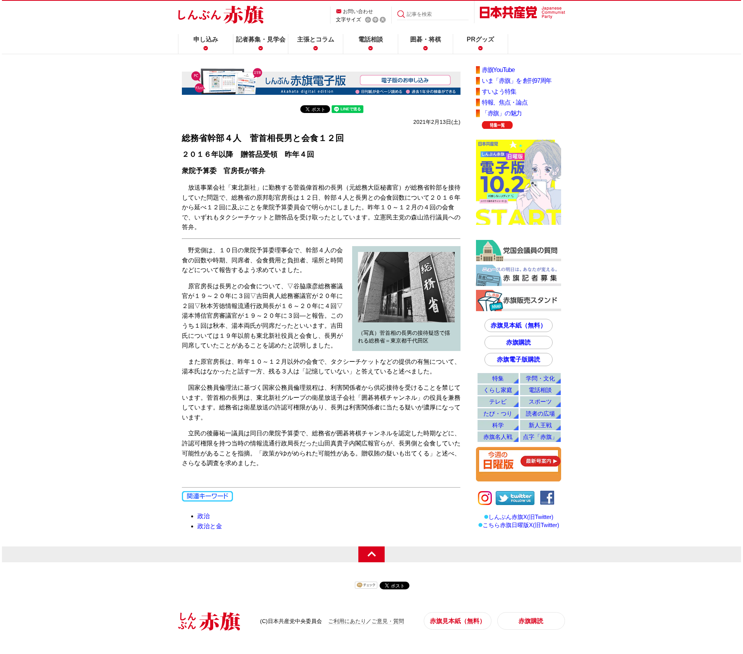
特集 (498, 378)
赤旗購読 (518, 342)
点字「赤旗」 (540, 436)
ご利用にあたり (347, 621)
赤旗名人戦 (497, 436)
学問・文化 (540, 378)
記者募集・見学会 (261, 39)
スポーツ (540, 401)
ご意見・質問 (388, 621)
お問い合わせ (358, 11)
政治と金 (209, 526)
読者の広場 (540, 413)
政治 (203, 516)
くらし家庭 (497, 390)
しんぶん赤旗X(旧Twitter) (520, 517)
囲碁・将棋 (425, 39)
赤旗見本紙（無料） (518, 325)
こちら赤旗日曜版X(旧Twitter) (521, 525)
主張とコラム (315, 39)
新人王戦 (540, 425)
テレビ (498, 401)
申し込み (205, 39)
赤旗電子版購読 (518, 359)
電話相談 (370, 39)
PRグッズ (480, 39)
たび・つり (497, 413)
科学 (498, 425)
